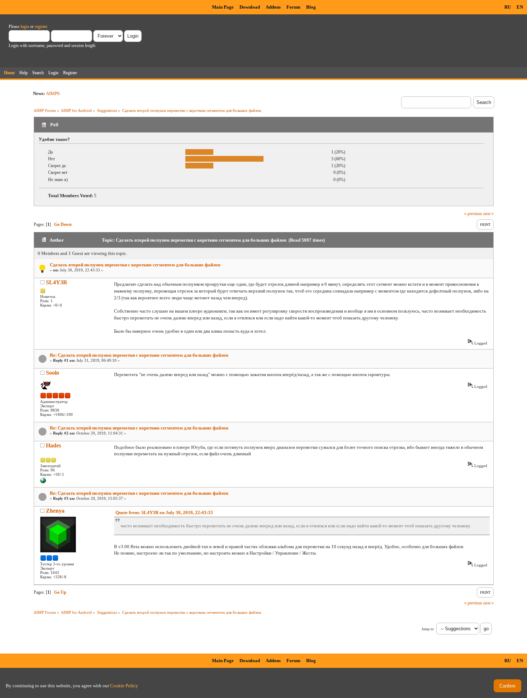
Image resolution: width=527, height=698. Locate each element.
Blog (311, 7)
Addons (273, 7)
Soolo (52, 373)
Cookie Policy (124, 685)
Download (249, 7)
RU (507, 7)
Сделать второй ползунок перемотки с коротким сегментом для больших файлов (135, 264)
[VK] (43, 482)
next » (488, 213)
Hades (53, 445)
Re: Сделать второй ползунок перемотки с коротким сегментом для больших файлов (139, 355)
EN (520, 7)
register (41, 26)
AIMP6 (53, 93)
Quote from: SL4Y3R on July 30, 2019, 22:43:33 (164, 512)
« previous (473, 213)
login (24, 26)
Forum (293, 7)
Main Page (223, 7)
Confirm (507, 686)
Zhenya (55, 511)
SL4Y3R (56, 282)
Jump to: (428, 629)
